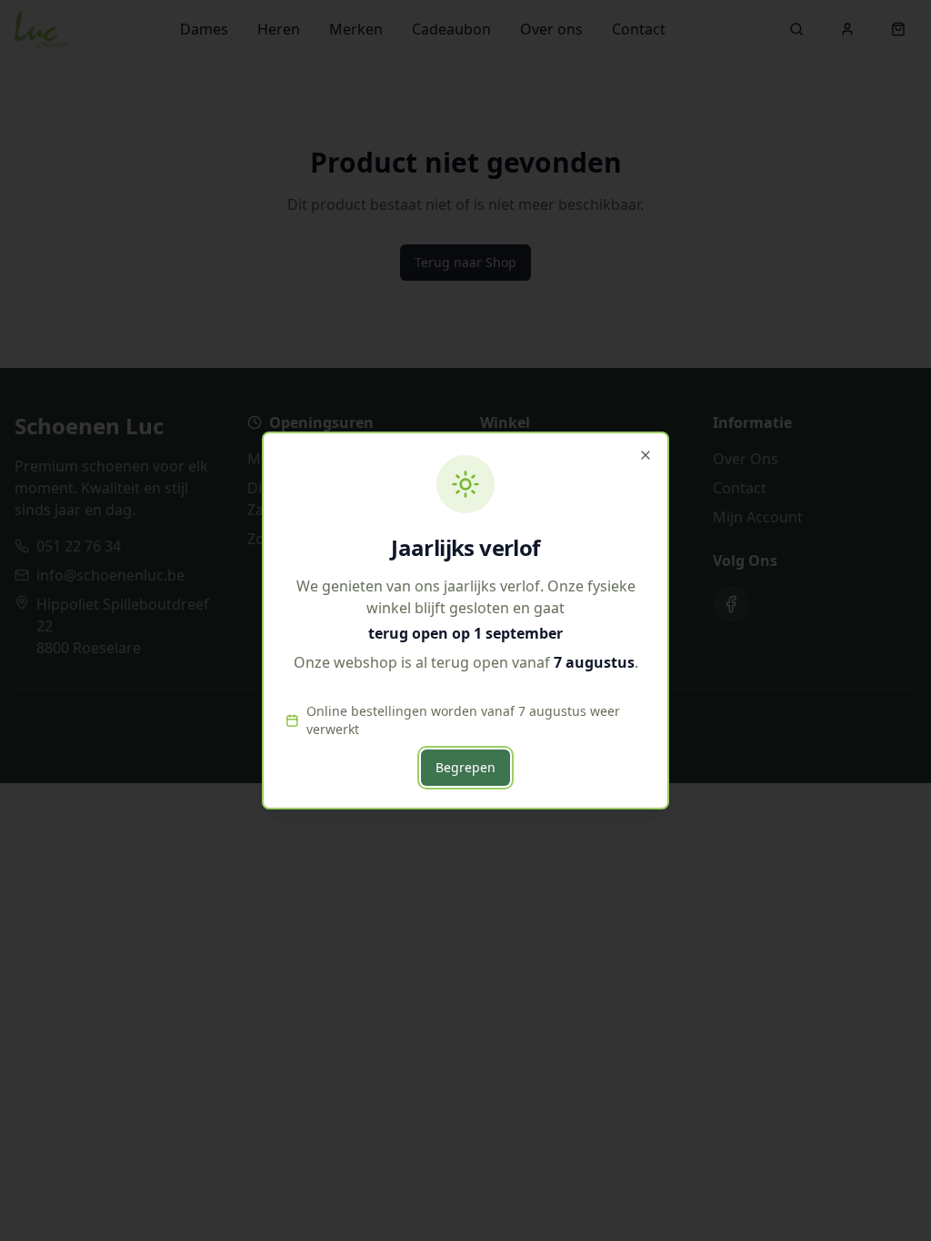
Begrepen (465, 767)
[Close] (645, 455)
